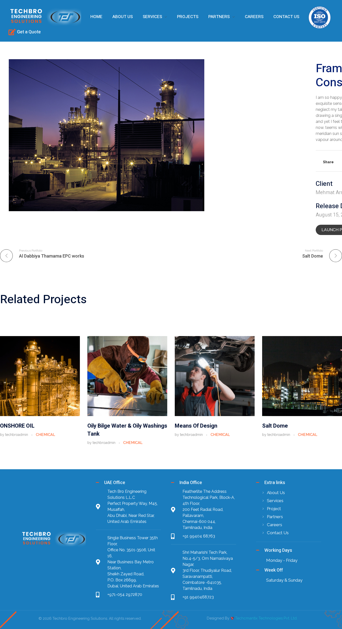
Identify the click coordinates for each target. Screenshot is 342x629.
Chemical (45, 434)
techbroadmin (17, 435)
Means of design (196, 426)
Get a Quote (29, 32)
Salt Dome (275, 426)
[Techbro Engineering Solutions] (45, 16)
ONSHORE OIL (17, 426)
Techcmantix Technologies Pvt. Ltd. (266, 618)
